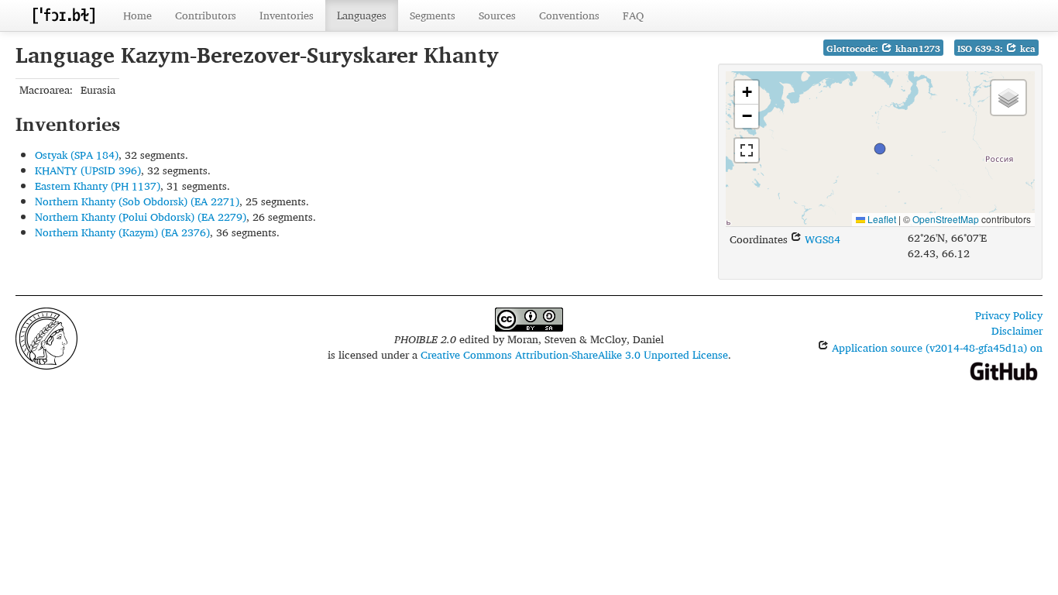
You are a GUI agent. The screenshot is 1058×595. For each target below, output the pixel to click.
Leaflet (880, 218)
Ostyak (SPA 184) (77, 154)
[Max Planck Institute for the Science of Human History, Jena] (46, 337)
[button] (880, 148)
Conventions (569, 15)
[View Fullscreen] (746, 150)
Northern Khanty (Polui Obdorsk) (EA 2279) (140, 216)
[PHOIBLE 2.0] (63, 15)
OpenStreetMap (945, 218)
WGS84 (821, 239)
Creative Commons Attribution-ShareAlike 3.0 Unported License (574, 354)
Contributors (205, 15)
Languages (361, 15)
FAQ (633, 15)
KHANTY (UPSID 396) (88, 170)
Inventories (286, 15)
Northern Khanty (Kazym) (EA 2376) (122, 232)
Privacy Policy (1009, 315)
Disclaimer (1017, 330)
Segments (432, 15)
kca (1026, 48)
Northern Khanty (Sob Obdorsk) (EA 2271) (137, 201)
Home (137, 15)
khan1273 (916, 48)
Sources (497, 15)
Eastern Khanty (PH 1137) (97, 185)
